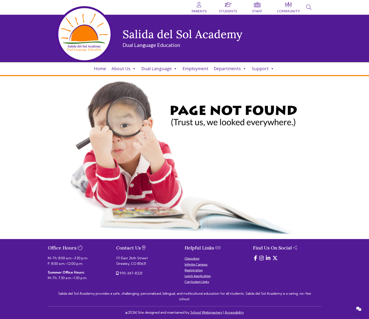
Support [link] (260, 68)
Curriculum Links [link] (196, 282)
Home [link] (100, 68)
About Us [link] (120, 68)
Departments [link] (227, 68)
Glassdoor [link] (192, 258)
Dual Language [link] (156, 68)
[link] (309, 8)
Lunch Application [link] (197, 276)
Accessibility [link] (234, 312)
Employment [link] (195, 68)
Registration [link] (193, 270)
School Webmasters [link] (206, 312)
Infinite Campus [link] (196, 264)
